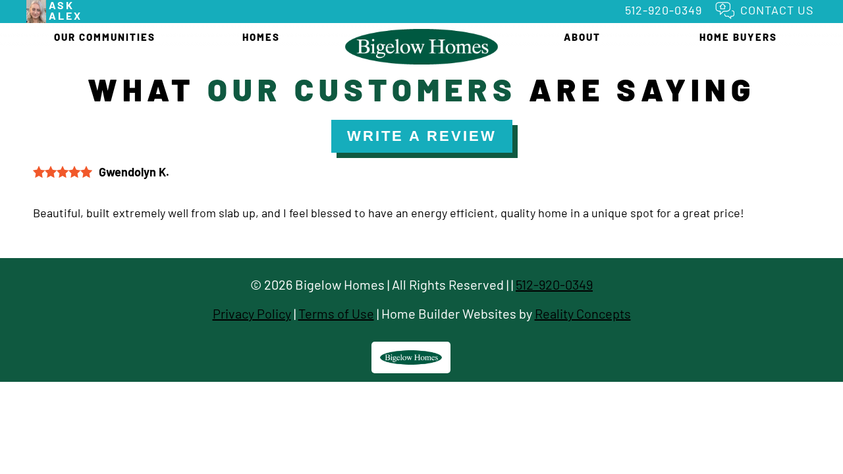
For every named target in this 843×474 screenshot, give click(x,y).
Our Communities (104, 37)
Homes (261, 37)
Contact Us (777, 10)
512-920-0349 (663, 10)
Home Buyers (738, 37)
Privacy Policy (252, 313)
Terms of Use (336, 313)
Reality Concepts (583, 313)
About (582, 37)
